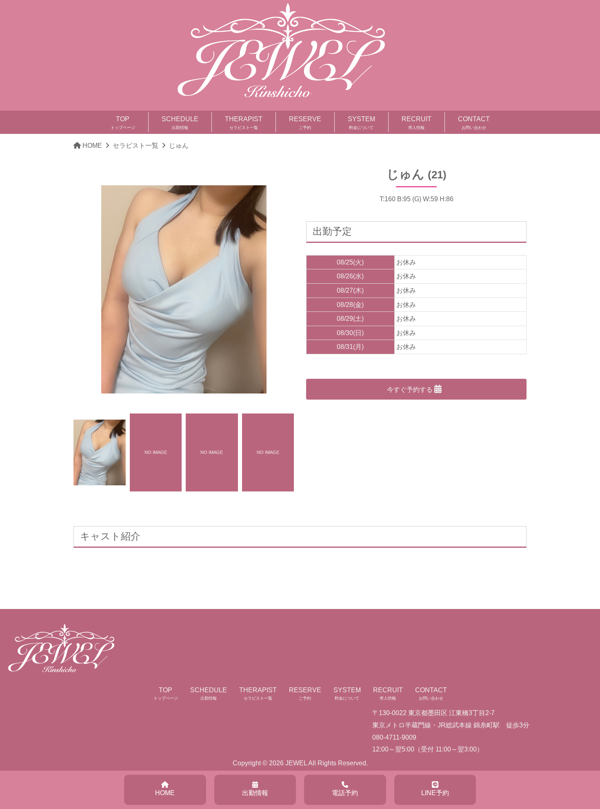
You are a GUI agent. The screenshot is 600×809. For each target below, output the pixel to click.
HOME (92, 145)
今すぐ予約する (410, 389)
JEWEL (296, 763)
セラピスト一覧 (135, 145)
